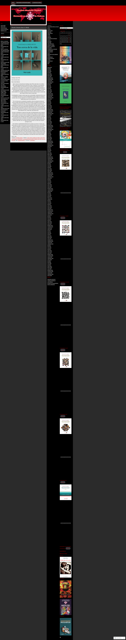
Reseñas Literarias (19, 137)
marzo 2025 (49, 89)
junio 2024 (49, 101)
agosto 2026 (49, 67)
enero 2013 (49, 208)
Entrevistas (49, 41)
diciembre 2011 (50, 225)
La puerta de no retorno (37, 2)
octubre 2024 (49, 96)
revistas (48, 59)
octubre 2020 (49, 159)
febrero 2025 (49, 91)
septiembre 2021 (50, 145)
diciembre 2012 (50, 209)
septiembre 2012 (50, 213)
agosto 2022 (49, 130)
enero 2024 (49, 108)
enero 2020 (49, 171)
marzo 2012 (49, 221)
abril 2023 (49, 120)
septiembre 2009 (50, 258)
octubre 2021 (49, 143)
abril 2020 (49, 167)
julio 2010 (49, 245)
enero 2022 (49, 139)
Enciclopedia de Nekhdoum (52, 38)
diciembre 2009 (50, 254)
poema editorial (50, 51)
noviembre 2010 (50, 241)
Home (13, 2)
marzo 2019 (49, 184)
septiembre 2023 (50, 113)
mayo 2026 (49, 71)
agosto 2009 (49, 259)
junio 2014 (49, 196)
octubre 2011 (49, 228)
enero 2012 (49, 224)
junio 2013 (49, 201)
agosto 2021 (49, 146)
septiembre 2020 (50, 160)
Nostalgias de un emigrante (52, 49)
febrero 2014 (49, 197)
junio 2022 (49, 133)
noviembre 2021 (50, 142)
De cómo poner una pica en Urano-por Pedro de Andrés (5, 80)
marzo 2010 (49, 250)
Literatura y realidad (50, 45)
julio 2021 (49, 147)
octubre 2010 (49, 242)
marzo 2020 (49, 168)
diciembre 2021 (50, 141)
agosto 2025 (49, 83)
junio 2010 (49, 246)
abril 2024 (49, 104)
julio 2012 (49, 216)
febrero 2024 (49, 106)
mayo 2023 (49, 118)
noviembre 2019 (50, 174)
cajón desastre (50, 33)
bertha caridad (49, 30)
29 (68, 41)
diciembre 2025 (50, 77)
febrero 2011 (49, 237)
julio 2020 (49, 163)
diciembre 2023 (50, 109)
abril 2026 (49, 72)
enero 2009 (49, 268)
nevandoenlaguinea (21, 140)
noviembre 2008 (50, 271)
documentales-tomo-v (63, 480)
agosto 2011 (49, 229)
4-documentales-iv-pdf (63, 414)
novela (41, 137)
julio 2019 (49, 179)
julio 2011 (49, 230)
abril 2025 (49, 88)
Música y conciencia (51, 46)
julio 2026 (49, 68)
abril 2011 (49, 234)
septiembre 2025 (50, 81)
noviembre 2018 (50, 189)
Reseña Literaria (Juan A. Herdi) (20, 27)
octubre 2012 (49, 212)
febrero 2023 (49, 122)
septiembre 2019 (50, 176)
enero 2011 (49, 238)
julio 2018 (49, 192)
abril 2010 (49, 249)
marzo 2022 (49, 137)
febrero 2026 (49, 75)
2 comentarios (32, 140)
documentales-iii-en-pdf (64, 348)
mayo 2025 (49, 87)
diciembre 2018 (50, 188)
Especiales (49, 42)
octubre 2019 (49, 175)
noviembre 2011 (50, 226)
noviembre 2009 (50, 255)
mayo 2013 (49, 203)
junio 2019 (49, 180)
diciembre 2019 (50, 172)
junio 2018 (49, 193)
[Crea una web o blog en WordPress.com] (60, 637)
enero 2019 (49, 187)
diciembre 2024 (50, 93)
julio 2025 (49, 84)
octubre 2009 (49, 257)
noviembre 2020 (50, 158)
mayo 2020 (49, 166)
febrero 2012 (49, 222)
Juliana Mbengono (50, 43)
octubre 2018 (49, 191)
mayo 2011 (49, 233)
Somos (13, 4)
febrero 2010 (49, 251)
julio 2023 (49, 116)
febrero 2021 (49, 154)
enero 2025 (49, 92)
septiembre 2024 (50, 97)
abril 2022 (49, 135)
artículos (48, 29)
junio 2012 (49, 217)
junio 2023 (49, 117)
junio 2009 (49, 262)
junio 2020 (49, 164)
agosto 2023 (49, 114)
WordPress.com (3, 30)
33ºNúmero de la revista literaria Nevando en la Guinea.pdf (5, 71)
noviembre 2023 (50, 110)
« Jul (65, 45)
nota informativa (50, 50)
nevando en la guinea (36, 137)
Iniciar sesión (3, 26)
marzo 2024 (49, 105)
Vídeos (48, 62)
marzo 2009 (49, 266)
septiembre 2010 (50, 243)
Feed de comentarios (4, 29)
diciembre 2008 (50, 270)
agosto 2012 (49, 214)
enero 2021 (49, 155)
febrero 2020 (49, 170)
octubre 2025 (49, 80)
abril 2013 (49, 204)
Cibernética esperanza (51, 279)
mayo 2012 (49, 218)
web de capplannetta (51, 284)
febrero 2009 (49, 267)
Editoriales (49, 37)
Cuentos (48, 35)
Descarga (62, 416)
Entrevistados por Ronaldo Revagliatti (23, 2)
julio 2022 (49, 131)
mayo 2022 (49, 134)
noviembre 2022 (50, 126)
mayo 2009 (49, 263)
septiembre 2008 (50, 274)
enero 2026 (49, 76)
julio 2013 (49, 200)
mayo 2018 (49, 195)
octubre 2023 (49, 112)
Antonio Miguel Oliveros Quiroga (53, 26)
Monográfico (49, 47)
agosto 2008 (49, 275)
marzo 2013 (49, 205)
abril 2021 (49, 151)
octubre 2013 (49, 199)
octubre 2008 (49, 272)
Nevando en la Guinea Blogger (52, 283)
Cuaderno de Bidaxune (51, 280)
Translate (69, 29)
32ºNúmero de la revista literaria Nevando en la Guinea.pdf (5, 109)
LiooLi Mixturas (63, 551)
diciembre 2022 (50, 125)
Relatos (48, 55)
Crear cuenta (3, 25)
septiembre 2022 (50, 129)
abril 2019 (49, 183)
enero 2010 (49, 253)
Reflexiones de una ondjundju (52, 54)
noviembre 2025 (50, 79)
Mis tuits (61, 555)
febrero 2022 (49, 138)
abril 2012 (49, 220)
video (48, 63)
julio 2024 (49, 100)
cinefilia (48, 34)
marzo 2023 (49, 121)
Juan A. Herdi (29, 137)
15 (68, 38)
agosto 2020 (49, 162)
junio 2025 (49, 85)
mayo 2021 (49, 150)
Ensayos (49, 39)
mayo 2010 (49, 247)
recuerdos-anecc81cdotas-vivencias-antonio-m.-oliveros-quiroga (65, 150)
